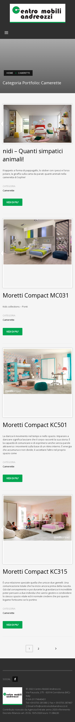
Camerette (8, 190)
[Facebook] (15, 679)
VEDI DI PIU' (12, 202)
